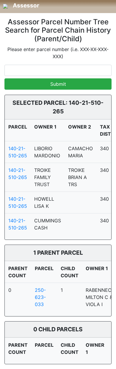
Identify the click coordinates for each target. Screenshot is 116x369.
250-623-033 (40, 297)
